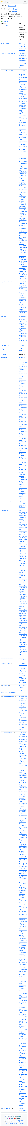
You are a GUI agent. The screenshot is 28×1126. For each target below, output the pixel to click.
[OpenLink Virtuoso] (8, 1116)
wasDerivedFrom (7, 502)
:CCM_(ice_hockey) (23, 686)
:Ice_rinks (22, 201)
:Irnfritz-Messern (22, 894)
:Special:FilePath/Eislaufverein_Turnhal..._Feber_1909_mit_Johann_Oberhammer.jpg (23, 535)
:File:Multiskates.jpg (23, 229)
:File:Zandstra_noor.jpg (23, 267)
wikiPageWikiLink (7, 70)
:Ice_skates (23, 696)
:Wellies (22, 199)
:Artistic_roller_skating (23, 864)
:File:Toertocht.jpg (22, 256)
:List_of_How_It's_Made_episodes (23, 871)
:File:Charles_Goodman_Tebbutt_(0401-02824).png (23, 207)
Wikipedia (20, 1120)
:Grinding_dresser (23, 1035)
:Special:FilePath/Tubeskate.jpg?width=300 (23, 46)
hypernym (5, 345)
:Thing (21, 349)
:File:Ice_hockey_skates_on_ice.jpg (23, 216)
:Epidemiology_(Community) (23, 971)
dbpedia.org (14, 11)
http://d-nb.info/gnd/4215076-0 (23, 362)
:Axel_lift (22, 794)
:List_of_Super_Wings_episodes (23, 1070)
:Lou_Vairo (23, 765)
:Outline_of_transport (22, 975)
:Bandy (22, 70)
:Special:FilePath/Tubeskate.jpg (23, 643)
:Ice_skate (22, 659)
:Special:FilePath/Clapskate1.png (23, 525)
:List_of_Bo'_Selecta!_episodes (23, 746)
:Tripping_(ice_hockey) (23, 804)
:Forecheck (23, 968)
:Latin (21, 72)
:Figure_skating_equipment (23, 168)
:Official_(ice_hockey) (23, 918)
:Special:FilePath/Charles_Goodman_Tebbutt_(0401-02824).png (23, 516)
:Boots (21, 345)
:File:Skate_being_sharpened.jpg (23, 247)
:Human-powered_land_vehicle (22, 986)
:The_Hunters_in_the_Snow (23, 847)
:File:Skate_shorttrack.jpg (23, 252)
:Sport (21, 76)
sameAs (4, 357)
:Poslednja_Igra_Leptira (23, 867)
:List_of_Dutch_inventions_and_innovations (23, 776)
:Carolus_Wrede (22, 934)
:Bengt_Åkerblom (22, 1027)
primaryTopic (7, 1108)
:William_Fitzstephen (23, 102)
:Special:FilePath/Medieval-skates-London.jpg (23, 571)
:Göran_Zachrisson (22, 812)
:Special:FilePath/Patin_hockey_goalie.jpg (23, 588)
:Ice (21, 93)
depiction (4, 510)
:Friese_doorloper (22, 1020)
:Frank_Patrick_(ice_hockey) (23, 859)
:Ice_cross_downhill (23, 679)
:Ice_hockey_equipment (23, 172)
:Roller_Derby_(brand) (22, 1051)
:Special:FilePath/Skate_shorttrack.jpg (23, 620)
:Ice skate (22, 473)
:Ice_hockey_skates (23, 721)
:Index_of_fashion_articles (23, 942)
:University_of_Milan (23, 95)
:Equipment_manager (23, 946)
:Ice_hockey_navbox (23, 282)
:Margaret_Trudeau (22, 819)
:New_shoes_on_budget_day (23, 964)
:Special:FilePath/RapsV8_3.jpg (23, 595)
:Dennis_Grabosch (22, 752)
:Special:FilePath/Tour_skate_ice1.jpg (23, 636)
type (3, 349)
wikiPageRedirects (8, 696)
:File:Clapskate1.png (22, 196)
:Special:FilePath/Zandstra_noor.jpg (23, 651)
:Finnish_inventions (23, 179)
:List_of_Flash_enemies (23, 792)
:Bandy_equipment (23, 164)
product (5, 685)
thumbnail (5, 43)
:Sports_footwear (23, 90)
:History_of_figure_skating (23, 1039)
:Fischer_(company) (23, 853)
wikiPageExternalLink (8, 53)
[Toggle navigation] (25, 2)
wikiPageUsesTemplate (8, 282)
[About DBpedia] (5, 2)
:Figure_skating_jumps (22, 152)
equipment (6, 663)
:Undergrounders (23, 991)
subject (4, 316)
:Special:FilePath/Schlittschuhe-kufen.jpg (23, 603)
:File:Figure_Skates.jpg (23, 212)
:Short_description (23, 308)
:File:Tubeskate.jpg (23, 263)
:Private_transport (22, 797)
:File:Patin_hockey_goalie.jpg (23, 233)
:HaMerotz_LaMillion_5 (23, 937)
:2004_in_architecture (22, 960)
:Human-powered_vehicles (23, 300)
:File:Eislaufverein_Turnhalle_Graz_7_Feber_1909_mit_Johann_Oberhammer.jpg (23, 274)
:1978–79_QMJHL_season (22, 926)
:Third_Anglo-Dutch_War (23, 834)
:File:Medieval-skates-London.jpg (23, 225)
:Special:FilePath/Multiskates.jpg (23, 580)
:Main (21, 304)
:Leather (22, 74)
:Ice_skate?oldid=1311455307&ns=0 (22, 504)
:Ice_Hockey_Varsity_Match (23, 741)
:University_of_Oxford (23, 99)
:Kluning (22, 149)
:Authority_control (23, 287)
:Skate (21, 691)
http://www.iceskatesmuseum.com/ (23, 55)
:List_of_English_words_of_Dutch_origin (23, 1003)
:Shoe (21, 851)
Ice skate (12, 5)
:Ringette (22, 144)
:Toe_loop (22, 203)
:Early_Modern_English (22, 106)
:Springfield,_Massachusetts (23, 827)
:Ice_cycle (22, 844)
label (3, 354)
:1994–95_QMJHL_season (22, 782)
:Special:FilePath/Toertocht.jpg (23, 628)
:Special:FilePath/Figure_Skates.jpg (23, 546)
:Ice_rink (22, 1057)
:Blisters (22, 182)
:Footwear (22, 285)
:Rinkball (22, 88)
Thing (12, 8)
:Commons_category (23, 311)
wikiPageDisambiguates (8, 692)
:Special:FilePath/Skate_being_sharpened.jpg (23, 612)
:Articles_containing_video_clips (23, 134)
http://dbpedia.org (17, 10)
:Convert (22, 297)
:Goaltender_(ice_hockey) (23, 189)
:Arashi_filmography (22, 733)
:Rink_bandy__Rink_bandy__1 (22, 675)
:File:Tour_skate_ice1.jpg (23, 260)
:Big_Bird (22, 856)
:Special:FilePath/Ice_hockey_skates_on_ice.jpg (23, 555)
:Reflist (22, 306)
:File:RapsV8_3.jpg (23, 238)
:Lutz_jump (23, 161)
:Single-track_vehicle (22, 888)
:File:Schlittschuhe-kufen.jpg (23, 242)
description (5, 26)
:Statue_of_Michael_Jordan (23, 787)
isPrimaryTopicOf (7, 658)
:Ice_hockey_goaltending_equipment (23, 876)
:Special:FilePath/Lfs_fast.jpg (23, 563)
